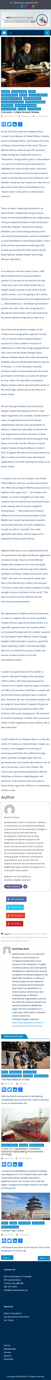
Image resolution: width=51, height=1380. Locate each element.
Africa (4, 1072)
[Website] (25, 886)
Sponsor (7, 1355)
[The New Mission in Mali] (25, 1055)
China (4, 1223)
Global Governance (32, 98)
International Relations (35, 102)
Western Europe (41, 1076)
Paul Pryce (28, 1076)
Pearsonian (42, 937)
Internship (8, 1359)
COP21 (37, 934)
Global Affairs (17, 937)
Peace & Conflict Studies (26, 105)
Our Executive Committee (16, 1316)
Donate (7, 1352)
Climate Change (19, 91)
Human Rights (30, 1072)
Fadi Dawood (38, 1223)
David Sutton (24, 1223)
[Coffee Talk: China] (25, 1206)
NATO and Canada (10, 1227)
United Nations (34, 109)
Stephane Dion (7, 940)
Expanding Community (11, 98)
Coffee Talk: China (12, 1230)
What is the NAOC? (13, 1313)
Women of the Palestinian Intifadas (45, 1258)
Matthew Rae (7, 105)
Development (15, 1072)
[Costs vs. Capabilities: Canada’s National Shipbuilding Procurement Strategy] (25, 1125)
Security (21, 109)
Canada (5, 91)
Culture (32, 91)
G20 (9, 937)
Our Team (9, 1320)
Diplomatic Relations (38, 95)
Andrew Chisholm (9, 1145)
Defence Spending (9, 95)
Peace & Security (9, 109)
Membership (10, 1349)
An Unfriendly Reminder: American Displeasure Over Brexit (9, 1257)
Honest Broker (30, 937)
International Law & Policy (12, 102)
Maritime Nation (36, 1145)
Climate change (26, 934)
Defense (23, 95)
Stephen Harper (22, 940)
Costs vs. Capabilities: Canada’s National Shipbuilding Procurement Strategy (22, 1151)
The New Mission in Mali (15, 1079)
